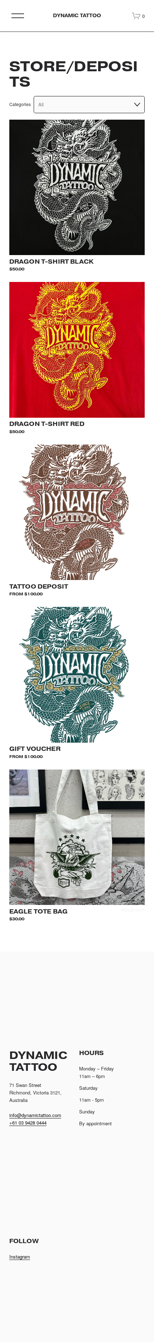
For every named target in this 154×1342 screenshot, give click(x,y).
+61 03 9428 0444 (28, 1122)
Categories (20, 104)
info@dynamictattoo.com (35, 1115)
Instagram (19, 1256)
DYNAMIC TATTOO (77, 16)
